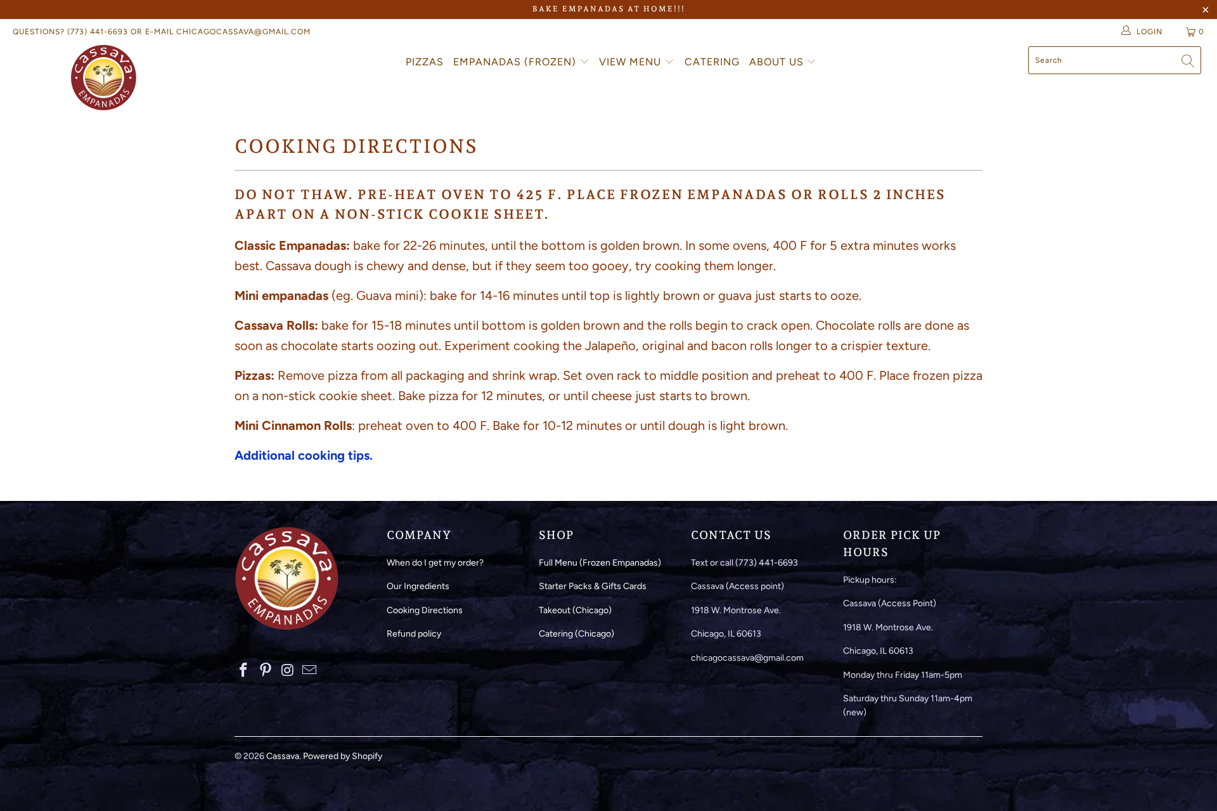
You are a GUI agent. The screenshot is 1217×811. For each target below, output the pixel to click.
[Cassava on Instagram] (287, 671)
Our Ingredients (418, 586)
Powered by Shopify (342, 756)
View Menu (631, 62)
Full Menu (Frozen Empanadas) (600, 562)
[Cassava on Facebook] (244, 671)
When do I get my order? (435, 562)
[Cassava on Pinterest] (266, 671)
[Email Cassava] (309, 671)
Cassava (282, 756)
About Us (778, 62)
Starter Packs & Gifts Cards (593, 586)
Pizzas (425, 62)
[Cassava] (104, 77)
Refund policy (414, 633)
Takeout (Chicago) (575, 610)
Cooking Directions (425, 610)
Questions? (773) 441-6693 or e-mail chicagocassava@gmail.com (162, 31)
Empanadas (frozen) (516, 62)
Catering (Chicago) (576, 633)
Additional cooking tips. (304, 455)
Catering (712, 62)
